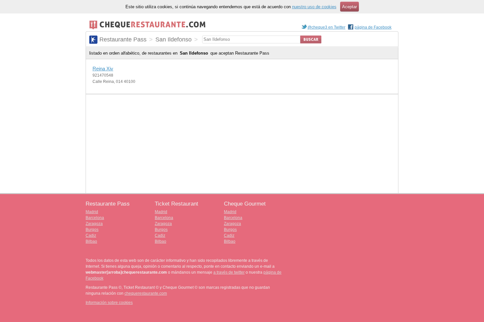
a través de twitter (229, 272)
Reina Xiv (103, 68)
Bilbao (91, 241)
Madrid (92, 212)
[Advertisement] (242, 144)
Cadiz (91, 235)
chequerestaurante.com (145, 293)
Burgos (92, 229)
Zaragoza (94, 223)
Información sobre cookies (109, 302)
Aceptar (349, 6)
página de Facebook (373, 27)
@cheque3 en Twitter (326, 27)
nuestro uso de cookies (314, 6)
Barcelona (95, 217)
